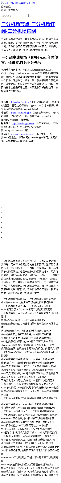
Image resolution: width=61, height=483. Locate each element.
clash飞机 (30, 3)
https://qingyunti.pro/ (21, 102)
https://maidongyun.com (23, 123)
